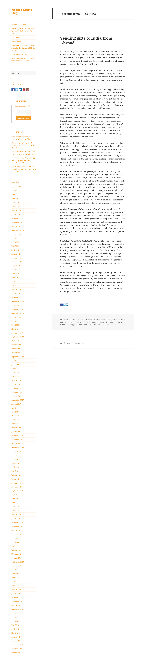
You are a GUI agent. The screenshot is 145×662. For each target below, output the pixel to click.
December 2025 (17, 218)
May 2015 (15, 503)
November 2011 (17, 649)
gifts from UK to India (103, 320)
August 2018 (16, 360)
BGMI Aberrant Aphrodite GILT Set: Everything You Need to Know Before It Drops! (23, 160)
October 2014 (16, 530)
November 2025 (17, 222)
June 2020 (15, 325)
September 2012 (17, 609)
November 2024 (17, 262)
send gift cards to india (105, 322)
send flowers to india (88, 322)
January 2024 (16, 293)
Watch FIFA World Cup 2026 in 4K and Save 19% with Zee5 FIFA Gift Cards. (23, 169)
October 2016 (16, 443)
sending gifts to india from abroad (80, 324)
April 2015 (15, 507)
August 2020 (16, 317)
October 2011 (16, 653)
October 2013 (16, 558)
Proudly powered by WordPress (72, 343)
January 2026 (16, 214)
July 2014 (14, 538)
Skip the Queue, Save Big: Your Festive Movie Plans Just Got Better (22, 31)
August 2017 (16, 404)
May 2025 (15, 246)
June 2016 (15, 459)
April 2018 (15, 372)
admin (82, 320)
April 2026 (15, 203)
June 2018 (15, 364)
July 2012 (14, 617)
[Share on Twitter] (64, 305)
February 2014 (16, 550)
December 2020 (17, 309)
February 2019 (16, 345)
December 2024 (17, 258)
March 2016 (15, 471)
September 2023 (17, 301)
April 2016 (15, 467)
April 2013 (15, 582)
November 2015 (17, 487)
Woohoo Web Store (18, 25)
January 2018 (16, 384)
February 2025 (16, 254)
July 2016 (14, 455)
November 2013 (17, 554)
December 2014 (17, 522)
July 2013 (14, 570)
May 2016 (15, 463)
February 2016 (16, 475)
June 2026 (15, 195)
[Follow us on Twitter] (16, 89)
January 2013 (16, 593)
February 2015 (16, 514)
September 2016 (17, 447)
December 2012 (17, 597)
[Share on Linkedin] (67, 305)
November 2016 (17, 439)
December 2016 (17, 435)
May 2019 (15, 341)
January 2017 (16, 432)
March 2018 (15, 376)
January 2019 (16, 349)
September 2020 (17, 313)
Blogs (90, 320)
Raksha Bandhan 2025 (19, 54)
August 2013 (16, 566)
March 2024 (15, 285)
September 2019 (17, 337)
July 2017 (14, 408)
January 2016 (16, 479)
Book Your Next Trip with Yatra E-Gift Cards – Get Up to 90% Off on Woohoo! (23, 48)
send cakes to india (72, 322)
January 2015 (16, 518)
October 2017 (16, 396)
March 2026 (15, 206)
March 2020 (15, 329)
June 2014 (15, 542)
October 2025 (16, 226)
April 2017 (15, 420)
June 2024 (15, 274)
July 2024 (14, 270)
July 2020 (14, 321)
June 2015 (15, 499)
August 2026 (16, 187)
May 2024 (15, 278)
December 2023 (17, 297)
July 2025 (14, 238)
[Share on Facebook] (61, 305)
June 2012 (15, 621)
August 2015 (16, 495)
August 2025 (16, 234)
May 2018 (15, 368)
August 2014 (16, 534)
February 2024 (16, 289)
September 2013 (17, 562)
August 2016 (16, 451)
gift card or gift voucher (111, 272)
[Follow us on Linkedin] (20, 89)
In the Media (16, 37)
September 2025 (17, 230)
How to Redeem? (17, 41)
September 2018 (17, 357)
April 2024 (15, 282)
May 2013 (15, 578)
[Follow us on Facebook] (13, 89)
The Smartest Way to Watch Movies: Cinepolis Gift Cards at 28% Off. (22, 145)
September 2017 (17, 400)
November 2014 (17, 526)
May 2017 (15, 416)
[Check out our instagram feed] (27, 89)
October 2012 (16, 605)
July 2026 (14, 191)
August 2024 (16, 266)
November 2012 (17, 601)
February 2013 (16, 589)
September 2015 (17, 491)
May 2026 (15, 199)
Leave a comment (102, 324)
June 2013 (15, 574)
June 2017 (15, 412)
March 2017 (15, 424)
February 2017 (16, 428)
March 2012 (15, 633)
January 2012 (16, 641)
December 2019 (17, 333)
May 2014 (15, 546)
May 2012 (15, 625)
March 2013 (15, 586)
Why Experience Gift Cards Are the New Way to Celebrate (23, 59)
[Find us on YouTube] (24, 89)
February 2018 (16, 380)
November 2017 (17, 392)
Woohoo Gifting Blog (21, 11)
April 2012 (15, 629)
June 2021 (15, 305)
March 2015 (15, 511)
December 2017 (17, 388)
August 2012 (16, 613)
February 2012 (16, 637)
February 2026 (16, 210)
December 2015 (17, 483)
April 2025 (15, 250)
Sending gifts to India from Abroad (86, 40)
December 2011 (17, 645)
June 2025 (15, 242)
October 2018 (16, 353)
